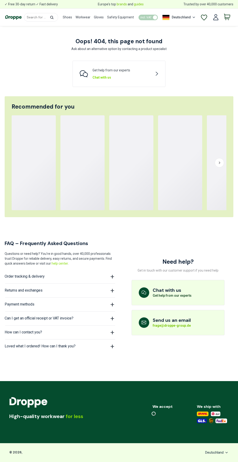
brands (122, 4)
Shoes (67, 17)
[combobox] (41, 17)
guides (139, 4)
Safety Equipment (120, 17)
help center (60, 263)
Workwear (83, 17)
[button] (51, 17)
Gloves (99, 17)
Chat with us (102, 77)
